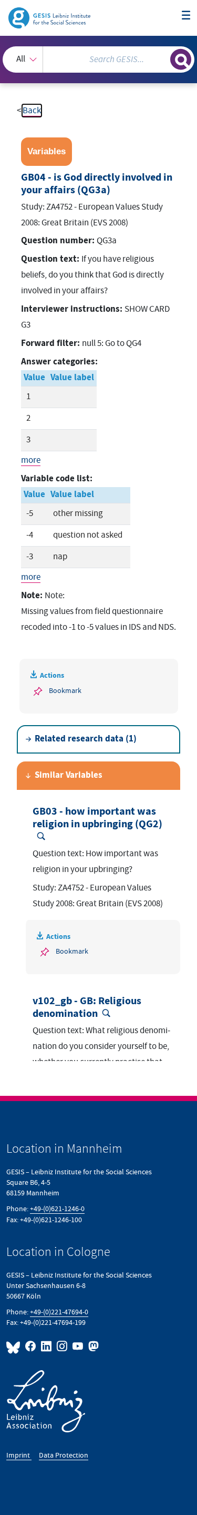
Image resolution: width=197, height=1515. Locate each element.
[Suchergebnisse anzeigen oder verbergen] (180, 59)
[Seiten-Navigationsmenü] (186, 16)
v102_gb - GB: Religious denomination (87, 1007)
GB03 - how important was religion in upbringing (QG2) (97, 818)
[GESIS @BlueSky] (14, 1346)
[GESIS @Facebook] (31, 1346)
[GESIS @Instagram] (62, 1346)
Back (32, 110)
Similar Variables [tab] (68, 775)
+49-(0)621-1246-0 (57, 1209)
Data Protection (63, 1455)
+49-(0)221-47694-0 (59, 1312)
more (30, 460)
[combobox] (98, 59)
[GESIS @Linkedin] (47, 1346)
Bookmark (65, 691)
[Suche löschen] (162, 58)
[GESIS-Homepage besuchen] (50, 17)
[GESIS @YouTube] (78, 1346)
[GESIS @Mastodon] (92, 1346)
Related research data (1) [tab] (86, 739)
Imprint (19, 1455)
